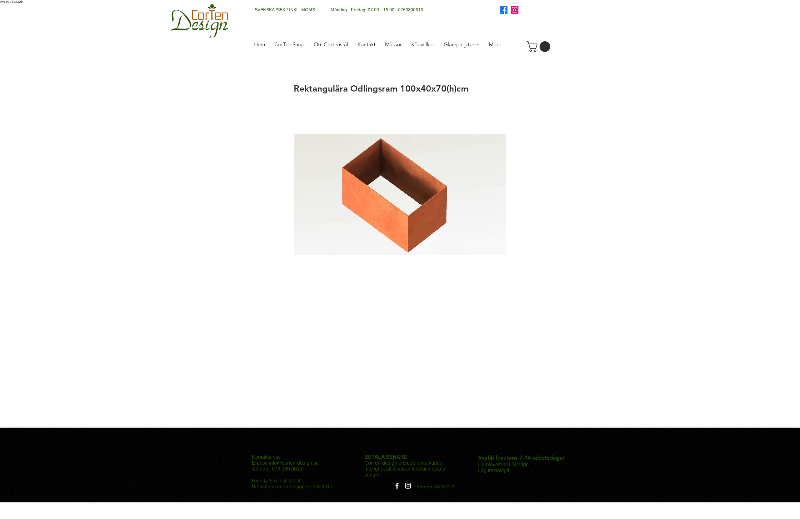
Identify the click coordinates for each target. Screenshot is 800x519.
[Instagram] (514, 10)
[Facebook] (504, 10)
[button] (540, 46)
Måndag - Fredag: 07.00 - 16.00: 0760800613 (377, 9)
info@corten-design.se (294, 463)
